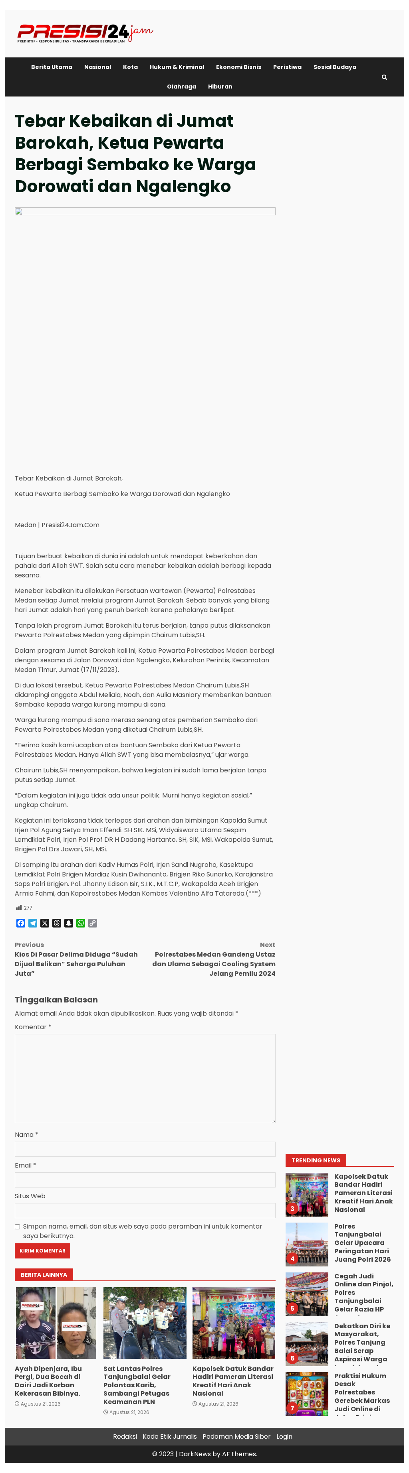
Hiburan (220, 87)
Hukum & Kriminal (177, 67)
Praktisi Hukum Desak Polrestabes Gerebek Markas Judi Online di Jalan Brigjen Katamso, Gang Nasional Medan (306, 1394)
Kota (130, 67)
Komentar (33, 1027)
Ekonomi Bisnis (238, 67)
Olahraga (181, 87)
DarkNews (195, 1454)
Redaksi (125, 1436)
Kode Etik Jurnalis (170, 1436)
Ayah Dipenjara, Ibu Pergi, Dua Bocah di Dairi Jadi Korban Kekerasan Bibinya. (56, 1323)
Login (284, 1436)
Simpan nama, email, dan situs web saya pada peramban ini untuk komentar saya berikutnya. (142, 1231)
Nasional (97, 67)
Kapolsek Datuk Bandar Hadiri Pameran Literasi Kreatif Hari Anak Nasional (234, 1323)
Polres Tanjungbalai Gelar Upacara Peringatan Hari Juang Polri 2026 (306, 1244)
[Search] (384, 77)
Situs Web (30, 1196)
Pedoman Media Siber (237, 1436)
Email (25, 1165)
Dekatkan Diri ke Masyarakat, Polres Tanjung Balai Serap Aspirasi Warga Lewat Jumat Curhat (306, 1344)
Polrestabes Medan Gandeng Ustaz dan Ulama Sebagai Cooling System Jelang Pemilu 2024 (213, 959)
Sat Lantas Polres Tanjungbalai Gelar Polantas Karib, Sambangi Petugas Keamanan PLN (144, 1323)
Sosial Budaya (335, 67)
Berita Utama (51, 67)
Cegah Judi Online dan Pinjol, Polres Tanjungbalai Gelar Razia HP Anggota (306, 1294)
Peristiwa (287, 67)
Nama (26, 1134)
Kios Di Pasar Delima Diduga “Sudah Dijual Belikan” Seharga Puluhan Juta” (76, 959)
